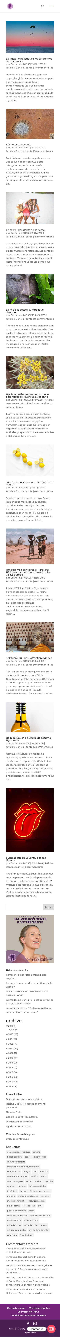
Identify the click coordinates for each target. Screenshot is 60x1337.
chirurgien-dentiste (16, 1162)
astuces (26, 1152)
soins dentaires (14, 1225)
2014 (12, 1086)
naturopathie (13, 1206)
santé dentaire (14, 1220)
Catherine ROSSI (20, 64)
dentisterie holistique (17, 1176)
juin (14, 1029)
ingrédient (12, 1191)
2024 (12, 1039)
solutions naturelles (16, 1230)
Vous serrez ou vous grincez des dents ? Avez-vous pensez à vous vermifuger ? (29, 1269)
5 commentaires (43, 151)
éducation (12, 1235)
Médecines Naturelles (36, 403)
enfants (38, 1181)
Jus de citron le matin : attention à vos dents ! (29, 483)
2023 (13, 1043)
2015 (13, 1081)
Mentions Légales (39, 1308)
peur (40, 1206)
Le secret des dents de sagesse (25, 230)
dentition (34, 1176)
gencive (49, 1181)
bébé (27, 1157)
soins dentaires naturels (35, 1225)
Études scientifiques (17, 1139)
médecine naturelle (16, 1201)
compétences (13, 1171)
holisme (22, 1186)
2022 (13, 1048)
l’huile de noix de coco (40, 1191)
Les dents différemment (19, 1121)
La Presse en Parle (28, 1311)
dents (44, 1176)
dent (35, 1171)
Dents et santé (24, 67)
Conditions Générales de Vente (28, 1315)
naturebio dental (36, 1201)
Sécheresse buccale (18, 144)
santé (31, 1211)
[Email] (51, 1329)
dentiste (44, 1171)
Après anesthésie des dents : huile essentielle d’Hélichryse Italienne (27, 395)
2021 (12, 1053)
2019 (13, 1062)
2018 (12, 1067)
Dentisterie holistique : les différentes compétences (29, 60)
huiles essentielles (37, 1186)
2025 (13, 1034)
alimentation (13, 1152)
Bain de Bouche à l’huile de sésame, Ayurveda (29, 739)
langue (23, 1191)
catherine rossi (39, 1157)
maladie (11, 1196)
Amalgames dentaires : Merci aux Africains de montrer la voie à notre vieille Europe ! (28, 572)
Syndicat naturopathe (18, 1126)
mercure (45, 1196)
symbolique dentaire (38, 1230)
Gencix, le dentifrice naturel (22, 1117)
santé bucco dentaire (40, 1215)
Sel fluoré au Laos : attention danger (29, 658)
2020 (13, 1058)
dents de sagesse (15, 1181)
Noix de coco (29, 1206)
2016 (13, 1077)
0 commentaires (43, 491)
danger (26, 1171)
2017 (13, 1072)
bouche (36, 1152)
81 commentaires (44, 319)
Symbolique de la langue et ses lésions (26, 859)
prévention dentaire (16, 1211)
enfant (29, 1181)
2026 (12, 1026)
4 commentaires (43, 67)
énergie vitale (26, 1235)
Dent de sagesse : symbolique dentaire (25, 311)
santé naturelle (31, 1220)
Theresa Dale (13, 1112)
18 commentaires (44, 236)
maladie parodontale (28, 1196)
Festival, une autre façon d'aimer (24, 1099)
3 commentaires (43, 747)
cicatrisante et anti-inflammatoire (23, 1167)
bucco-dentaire (14, 1157)
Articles (10, 67)
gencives (11, 1186)
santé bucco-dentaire (17, 1215)
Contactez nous (16, 1308)
